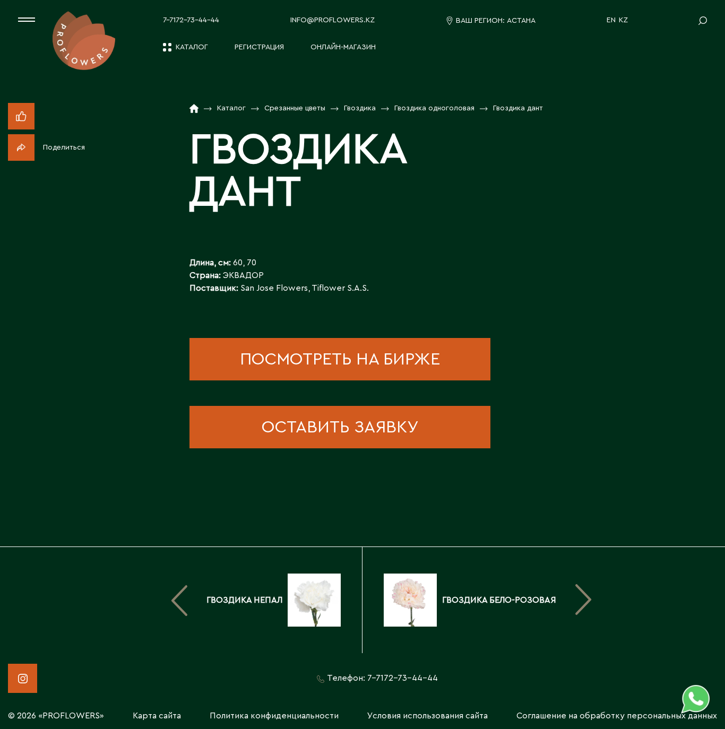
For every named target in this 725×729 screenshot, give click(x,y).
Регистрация (259, 47)
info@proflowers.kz (332, 20)
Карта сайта (157, 715)
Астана (521, 20)
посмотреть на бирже (340, 359)
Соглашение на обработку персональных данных (616, 715)
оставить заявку (340, 427)
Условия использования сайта (427, 715)
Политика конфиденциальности (274, 715)
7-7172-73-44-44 (191, 20)
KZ (623, 20)
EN (611, 20)
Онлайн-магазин (343, 47)
